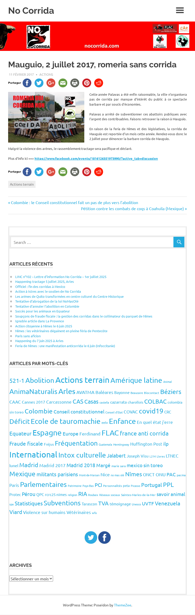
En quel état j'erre (155, 422)
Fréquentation (76, 443)
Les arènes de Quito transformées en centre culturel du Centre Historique (69, 296)
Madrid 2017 (52, 465)
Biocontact (151, 393)
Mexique (22, 474)
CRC (167, 411)
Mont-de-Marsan (89, 475)
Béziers (170, 391)
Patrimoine (75, 486)
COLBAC (155, 401)
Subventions (62, 503)
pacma (181, 475)
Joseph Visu (138, 455)
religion (72, 495)
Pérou (28, 494)
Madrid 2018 (81, 465)
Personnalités (112, 486)
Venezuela (167, 503)
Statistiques (29, 503)
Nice (105, 474)
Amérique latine (136, 380)
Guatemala (105, 444)
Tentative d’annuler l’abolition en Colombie (47, 306)
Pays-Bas (88, 486)
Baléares (104, 392)
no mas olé (117, 475)
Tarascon (89, 503)
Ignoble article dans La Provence (39, 321)
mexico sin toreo (145, 465)
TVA (103, 503)
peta (126, 485)
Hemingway (121, 444)
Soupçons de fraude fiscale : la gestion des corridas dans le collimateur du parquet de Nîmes (83, 316)
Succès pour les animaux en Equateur (42, 311)
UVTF (148, 503)
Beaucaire (137, 393)
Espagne (47, 432)
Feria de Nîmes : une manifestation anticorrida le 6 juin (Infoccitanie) (65, 346)
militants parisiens (57, 474)
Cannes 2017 (33, 401)
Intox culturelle (82, 455)
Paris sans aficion (28, 336)
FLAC (110, 432)
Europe (70, 433)
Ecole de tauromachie (66, 421)
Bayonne (121, 392)
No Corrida (31, 10)
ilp (166, 444)
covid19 (151, 411)
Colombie (39, 411)
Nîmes (133, 474)
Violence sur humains (44, 512)
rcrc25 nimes (56, 494)
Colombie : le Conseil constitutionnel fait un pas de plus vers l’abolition (74, 202)
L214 (153, 456)
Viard (15, 511)
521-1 (16, 380)
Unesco (136, 504)
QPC (40, 494)
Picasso (135, 486)
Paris (14, 485)
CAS (78, 401)
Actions (46, 74)
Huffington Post (146, 443)
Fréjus (49, 444)
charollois (135, 402)
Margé (103, 465)
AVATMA (85, 392)
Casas (91, 401)
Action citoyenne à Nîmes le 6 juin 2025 (43, 326)
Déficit (19, 421)
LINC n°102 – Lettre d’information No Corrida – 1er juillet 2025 (60, 276)
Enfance (122, 421)
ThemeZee (122, 605)
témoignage (120, 503)
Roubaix (93, 495)
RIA (82, 493)
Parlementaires (43, 484)
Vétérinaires (79, 512)
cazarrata (118, 401)
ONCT (149, 474)
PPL (168, 484)
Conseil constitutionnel (79, 411)
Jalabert (116, 455)
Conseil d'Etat (114, 412)
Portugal (151, 484)
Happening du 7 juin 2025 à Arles (39, 341)
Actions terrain (22, 184)
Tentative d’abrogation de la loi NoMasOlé (46, 301)
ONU (161, 474)
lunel (13, 465)
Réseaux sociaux (109, 495)
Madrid (28, 464)
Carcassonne (59, 401)
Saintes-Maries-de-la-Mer (138, 495)
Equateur (20, 433)
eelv (105, 422)
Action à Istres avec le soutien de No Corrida (48, 291)
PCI (98, 485)
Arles (66, 391)
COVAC (131, 411)
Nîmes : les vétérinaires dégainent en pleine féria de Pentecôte (61, 331)
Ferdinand (90, 433)
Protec (15, 494)
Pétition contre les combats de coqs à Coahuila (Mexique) (132, 208)
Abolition (39, 380)
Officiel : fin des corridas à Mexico (40, 286)
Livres (161, 456)
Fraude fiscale (26, 443)
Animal (167, 382)
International (33, 454)
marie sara (118, 466)
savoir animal (171, 494)
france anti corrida (144, 433)
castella (104, 402)
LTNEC (172, 455)
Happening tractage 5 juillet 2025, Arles (44, 281)
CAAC (15, 401)
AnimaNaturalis (33, 391)
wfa (94, 513)
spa (11, 504)
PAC (171, 474)
